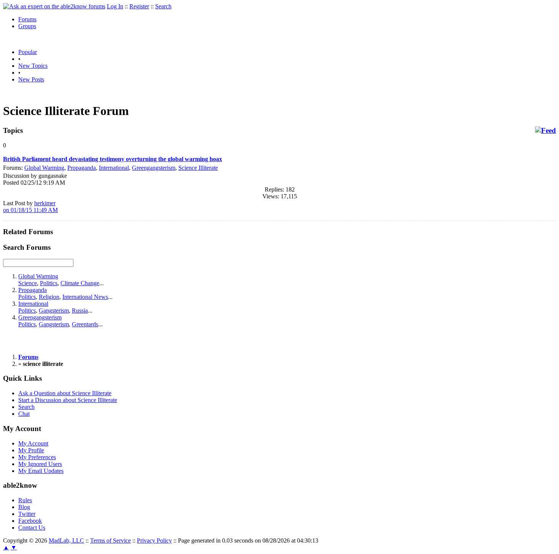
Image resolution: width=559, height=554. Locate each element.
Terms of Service (110, 540)
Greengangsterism (153, 167)
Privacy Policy (154, 540)
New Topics (33, 65)
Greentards (85, 324)
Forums (27, 19)
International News (85, 297)
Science (27, 283)
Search (163, 6)
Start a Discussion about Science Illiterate (67, 400)
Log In (115, 6)
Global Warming (44, 167)
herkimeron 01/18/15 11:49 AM (30, 206)
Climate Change (79, 283)
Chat (24, 413)
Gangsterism (54, 310)
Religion (49, 297)
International (114, 167)
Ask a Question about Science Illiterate (64, 393)
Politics (48, 283)
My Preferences (37, 457)
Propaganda (81, 167)
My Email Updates (41, 471)
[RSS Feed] (545, 130)
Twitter (26, 514)
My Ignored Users (40, 464)
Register (139, 6)
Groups (27, 26)
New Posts (31, 79)
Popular (27, 52)
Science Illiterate (198, 167)
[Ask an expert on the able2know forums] (54, 6)
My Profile (31, 450)
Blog (24, 507)
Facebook (30, 520)
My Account (33, 443)
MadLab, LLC (66, 540)
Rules (25, 500)
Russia (80, 310)
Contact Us (31, 527)
